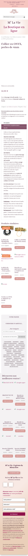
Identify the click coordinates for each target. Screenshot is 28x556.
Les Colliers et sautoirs (15, 37)
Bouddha (16, 346)
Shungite (19, 361)
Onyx (24, 106)
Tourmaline (20, 365)
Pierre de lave (17, 358)
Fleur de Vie (8, 350)
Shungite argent (9, 363)
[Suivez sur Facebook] (5, 485)
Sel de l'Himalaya (10, 361)
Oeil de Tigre (16, 356)
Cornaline (11, 348)
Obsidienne (21, 355)
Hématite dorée (17, 351)
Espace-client (20, 4)
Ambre (21, 341)
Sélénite (13, 365)
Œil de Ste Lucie (14, 366)
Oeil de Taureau (7, 356)
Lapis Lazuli (6, 355)
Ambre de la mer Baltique (10, 343)
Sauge (21, 360)
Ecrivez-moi (14, 472)
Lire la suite (6, 249)
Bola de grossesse (7, 346)
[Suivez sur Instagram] (11, 485)
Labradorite (18, 353)
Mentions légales (17, 546)
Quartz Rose (15, 360)
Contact (12, 4)
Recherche (22, 337)
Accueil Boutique (5, 37)
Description (7, 122)
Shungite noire (19, 363)
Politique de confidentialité (9, 548)
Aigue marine (7, 341)
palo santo (9, 358)
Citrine (5, 348)
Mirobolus (11, 550)
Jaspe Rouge (10, 353)
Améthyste (21, 343)
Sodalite (7, 365)
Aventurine (11, 345)
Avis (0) (5, 128)
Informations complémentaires (11, 125)
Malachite (14, 355)
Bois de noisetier (20, 345)
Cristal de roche (20, 348)
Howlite (20, 350)
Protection (7, 360)
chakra (23, 346)
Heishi (14, 350)
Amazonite (15, 341)
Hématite (9, 351)
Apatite (5, 345)
